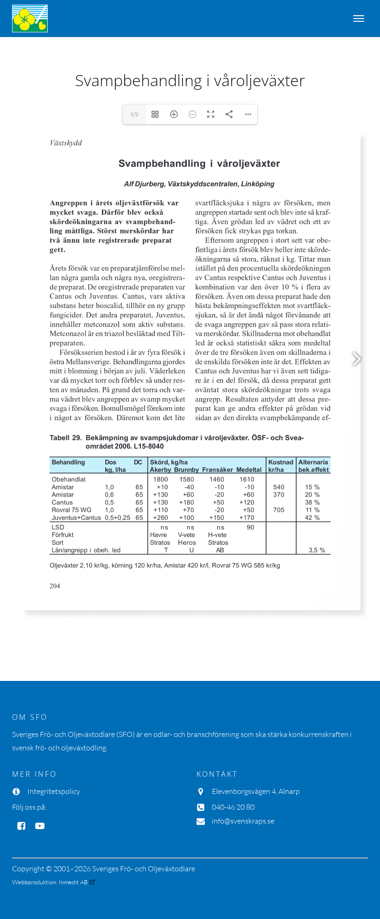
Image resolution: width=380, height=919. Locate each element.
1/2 (134, 114)
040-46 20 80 (233, 807)
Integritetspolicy (53, 791)
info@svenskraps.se (243, 820)
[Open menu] (358, 18)
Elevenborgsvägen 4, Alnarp (256, 791)
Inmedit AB (73, 882)
